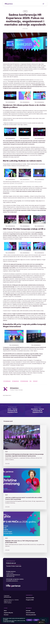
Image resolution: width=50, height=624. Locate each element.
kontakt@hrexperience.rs (12, 580)
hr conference (7, 381)
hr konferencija (24, 381)
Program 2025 (30, 599)
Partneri (6, 614)
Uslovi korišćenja (30, 612)
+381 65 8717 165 (10, 576)
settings (12, 621)
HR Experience (14, 388)
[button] (43, 3)
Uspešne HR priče (8, 612)
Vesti (25, 11)
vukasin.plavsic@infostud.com (13, 574)
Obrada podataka (31, 614)
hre (30, 381)
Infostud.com (7, 597)
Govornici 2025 (30, 597)
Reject (36, 619)
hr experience (15, 381)
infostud (35, 381)
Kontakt (28, 610)
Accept (29, 619)
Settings (43, 619)
